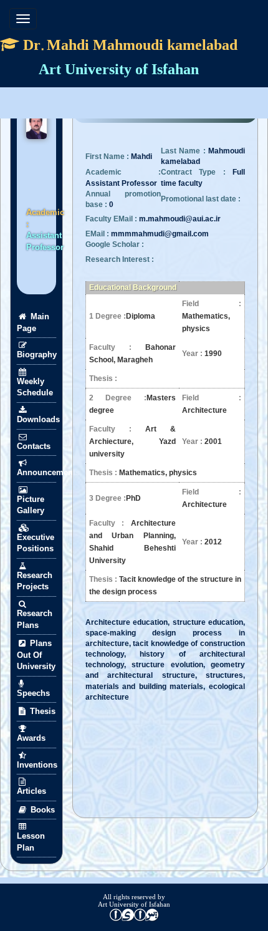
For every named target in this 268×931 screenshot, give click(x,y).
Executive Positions (35, 543)
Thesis (41, 711)
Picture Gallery (30, 505)
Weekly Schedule (35, 387)
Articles (31, 791)
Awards (31, 738)
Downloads (36, 419)
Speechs (33, 693)
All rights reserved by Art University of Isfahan (134, 900)
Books (41, 809)
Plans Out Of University (36, 655)
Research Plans (34, 619)
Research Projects (34, 581)
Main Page (33, 322)
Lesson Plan (31, 841)
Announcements (36, 472)
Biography (36, 354)
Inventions (36, 764)
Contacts (33, 446)
